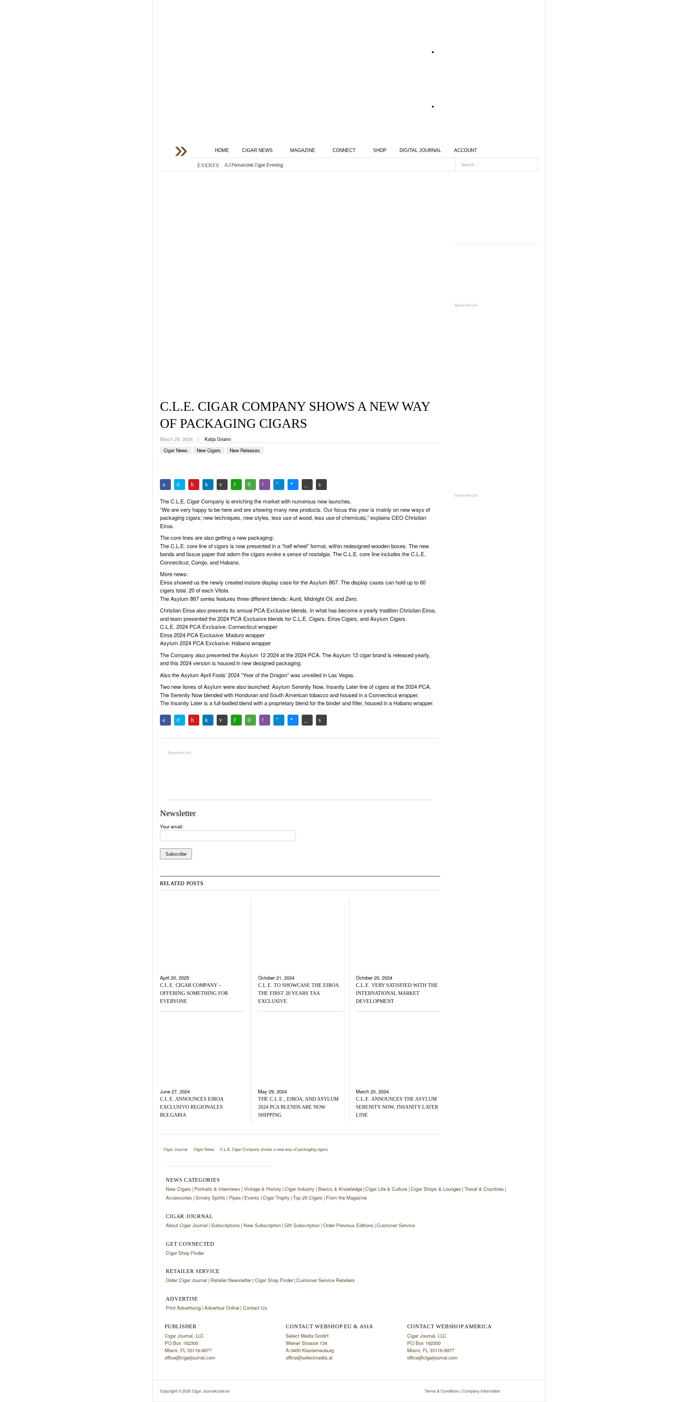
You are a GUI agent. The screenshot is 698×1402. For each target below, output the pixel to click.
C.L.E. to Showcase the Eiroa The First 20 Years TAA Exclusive (298, 993)
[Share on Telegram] (278, 484)
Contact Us (255, 1307)
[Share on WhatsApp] (236, 484)
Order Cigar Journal (186, 1280)
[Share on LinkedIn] (207, 484)
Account (465, 150)
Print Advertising (183, 1307)
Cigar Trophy (276, 1197)
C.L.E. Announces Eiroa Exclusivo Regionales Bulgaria (191, 1107)
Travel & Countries (484, 1188)
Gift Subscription (302, 1225)
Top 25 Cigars (307, 1197)
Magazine (302, 150)
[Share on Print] (321, 484)
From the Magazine (346, 1197)
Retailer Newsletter (230, 1280)
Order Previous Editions (348, 1225)
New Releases (245, 450)
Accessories (179, 1197)
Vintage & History (262, 1188)
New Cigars (209, 450)
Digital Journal (420, 150)
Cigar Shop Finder (185, 1252)
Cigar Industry (299, 1188)
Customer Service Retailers (325, 1280)
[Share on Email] (222, 484)
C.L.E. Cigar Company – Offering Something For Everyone (194, 993)
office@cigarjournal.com (190, 1357)
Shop (379, 150)
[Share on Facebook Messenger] (293, 484)
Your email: (172, 826)
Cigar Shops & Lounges (436, 1188)
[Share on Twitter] (179, 484)
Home (222, 150)
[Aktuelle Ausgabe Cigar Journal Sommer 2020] (496, 205)
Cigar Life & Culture (386, 1188)
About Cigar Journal (187, 1225)
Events (251, 1197)
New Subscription (262, 1225)
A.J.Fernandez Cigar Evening (254, 165)
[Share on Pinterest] (193, 484)
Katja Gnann (218, 438)
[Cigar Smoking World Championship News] (496, 273)
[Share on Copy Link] (307, 484)
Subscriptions (225, 1225)
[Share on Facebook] (165, 484)
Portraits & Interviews (217, 1188)
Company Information (481, 1391)
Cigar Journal (218, 57)
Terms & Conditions (442, 1391)
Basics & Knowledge (340, 1188)
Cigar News (257, 150)
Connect (344, 150)
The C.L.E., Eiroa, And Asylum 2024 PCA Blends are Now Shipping (298, 1107)
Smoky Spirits (210, 1197)
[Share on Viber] (264, 484)
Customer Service (396, 1225)
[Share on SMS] (250, 484)
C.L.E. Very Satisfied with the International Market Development (397, 993)
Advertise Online (221, 1307)
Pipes (235, 1197)
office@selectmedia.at (309, 1357)
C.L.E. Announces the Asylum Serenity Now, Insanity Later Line (397, 1107)
